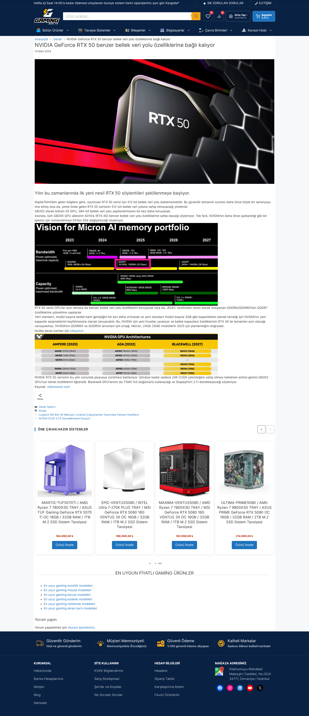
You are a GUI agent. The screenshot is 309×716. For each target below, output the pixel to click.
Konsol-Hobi (257, 30)
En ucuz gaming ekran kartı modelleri (70, 608)
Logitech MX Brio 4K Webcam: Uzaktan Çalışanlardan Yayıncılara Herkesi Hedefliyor (89, 414)
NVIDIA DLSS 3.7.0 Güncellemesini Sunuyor (64, 418)
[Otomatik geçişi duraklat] (150, 563)
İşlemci (51, 406)
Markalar (40, 703)
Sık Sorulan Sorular (108, 695)
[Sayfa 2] (160, 563)
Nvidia (42, 410)
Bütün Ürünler (53, 30)
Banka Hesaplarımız (48, 679)
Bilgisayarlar (175, 30)
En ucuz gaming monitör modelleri (68, 585)
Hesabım (161, 671)
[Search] (196, 16)
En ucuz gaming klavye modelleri (67, 595)
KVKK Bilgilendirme (108, 671)
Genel (57, 39)
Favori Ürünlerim (167, 695)
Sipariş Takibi (164, 679)
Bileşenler (138, 30)
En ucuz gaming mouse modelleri (67, 590)
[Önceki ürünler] (261, 429)
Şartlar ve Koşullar (108, 687)
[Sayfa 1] (155, 563)
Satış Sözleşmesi (106, 679)
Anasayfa (41, 39)
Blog (37, 695)
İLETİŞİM (265, 3)
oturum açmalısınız (81, 627)
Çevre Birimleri (216, 30)
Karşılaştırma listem (169, 687)
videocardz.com (58, 387)
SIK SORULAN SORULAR (225, 3)
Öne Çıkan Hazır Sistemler (63, 429)
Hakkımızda (42, 671)
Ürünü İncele (65, 545)
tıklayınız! (77, 331)
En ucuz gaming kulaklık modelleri (68, 599)
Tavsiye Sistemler (97, 30)
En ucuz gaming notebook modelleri (69, 604)
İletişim (39, 687)
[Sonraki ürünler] (270, 429)
